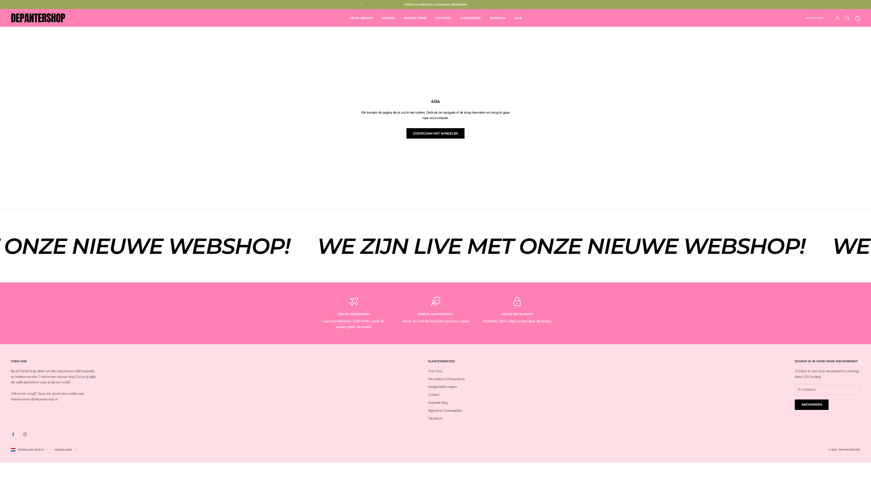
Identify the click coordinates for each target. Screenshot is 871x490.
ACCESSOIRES (470, 18)
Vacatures (435, 418)
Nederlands (814, 18)
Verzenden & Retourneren (446, 379)
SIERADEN (497, 18)
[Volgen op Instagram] (25, 434)
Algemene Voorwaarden (445, 410)
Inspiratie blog (438, 402)
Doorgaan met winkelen (435, 133)
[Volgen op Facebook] (13, 434)
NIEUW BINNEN (361, 18)
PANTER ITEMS (415, 18)
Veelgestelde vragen (442, 387)
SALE (518, 18)
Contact (433, 395)
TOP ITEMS (443, 18)
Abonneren (811, 404)
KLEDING (388, 18)
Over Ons (435, 371)
